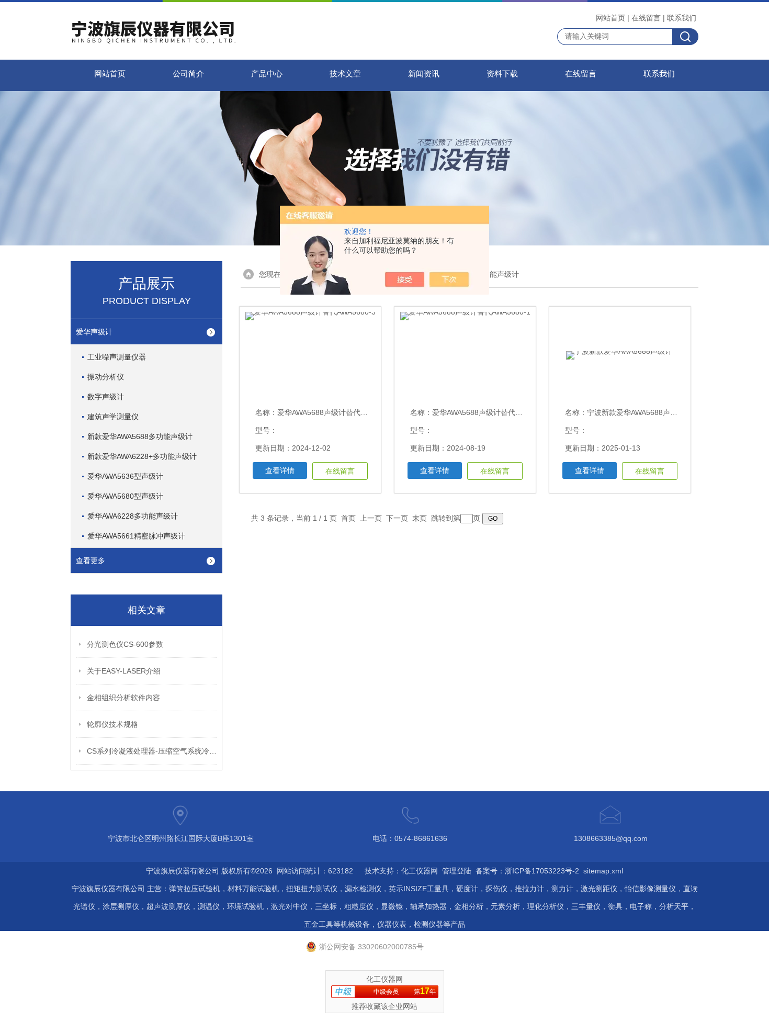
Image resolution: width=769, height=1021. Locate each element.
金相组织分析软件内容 (123, 697)
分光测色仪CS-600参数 (125, 644)
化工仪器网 (419, 871)
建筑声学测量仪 (113, 416)
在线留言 (646, 18)
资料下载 (502, 74)
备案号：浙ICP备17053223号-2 (527, 871)
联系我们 (681, 18)
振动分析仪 (105, 377)
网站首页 (610, 18)
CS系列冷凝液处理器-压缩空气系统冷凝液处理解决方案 (152, 751)
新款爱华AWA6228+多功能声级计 (142, 456)
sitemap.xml (603, 871)
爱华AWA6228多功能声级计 (132, 516)
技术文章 (345, 74)
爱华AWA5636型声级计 (125, 476)
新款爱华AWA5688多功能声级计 (140, 436)
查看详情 (280, 470)
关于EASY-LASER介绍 (124, 671)
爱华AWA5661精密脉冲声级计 (136, 536)
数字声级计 (105, 396)
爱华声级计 (94, 332)
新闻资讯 (423, 74)
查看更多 (90, 560)
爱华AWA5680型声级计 (125, 496)
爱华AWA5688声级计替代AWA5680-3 (338, 412)
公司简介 (188, 74)
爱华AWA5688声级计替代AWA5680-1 (493, 412)
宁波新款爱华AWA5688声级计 (636, 412)
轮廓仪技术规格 (112, 724)
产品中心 (266, 74)
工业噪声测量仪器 (116, 357)
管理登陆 (456, 871)
